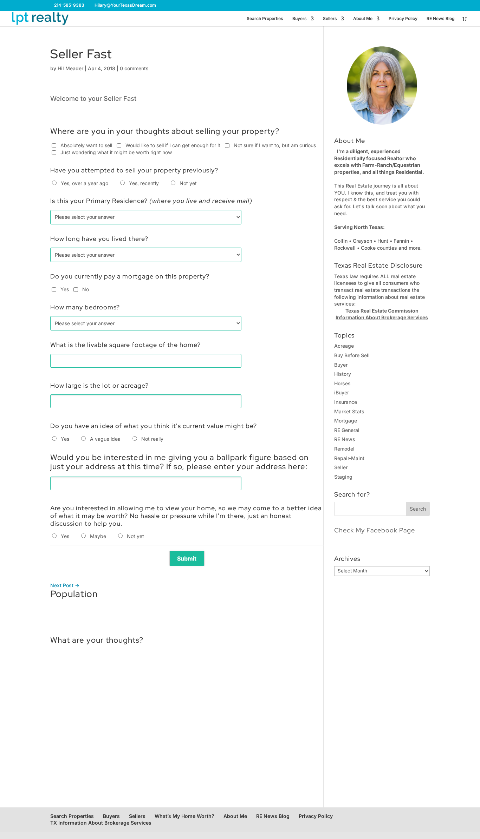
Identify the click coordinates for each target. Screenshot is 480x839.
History (342, 374)
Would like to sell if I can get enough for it (172, 145)
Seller (341, 467)
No (85, 289)
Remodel (344, 449)
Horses (342, 383)
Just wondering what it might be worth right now (116, 152)
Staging (343, 477)
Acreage (344, 346)
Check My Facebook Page (374, 530)
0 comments (134, 68)
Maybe (98, 536)
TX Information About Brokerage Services (100, 823)
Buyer (341, 365)
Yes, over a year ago (84, 183)
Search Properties (265, 18)
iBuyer (341, 392)
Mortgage (345, 421)
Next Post (64, 585)
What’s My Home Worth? (184, 816)
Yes (64, 289)
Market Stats (349, 411)
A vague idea (105, 439)
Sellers (330, 18)
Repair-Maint (349, 458)
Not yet (188, 183)
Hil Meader (70, 68)
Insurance (345, 402)
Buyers (299, 18)
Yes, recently (144, 183)
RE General (346, 430)
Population (74, 594)
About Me (362, 18)
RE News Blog (441, 18)
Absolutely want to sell (86, 145)
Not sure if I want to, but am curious (275, 145)
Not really (152, 439)
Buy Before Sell (352, 355)
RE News (344, 439)
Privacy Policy (403, 18)
